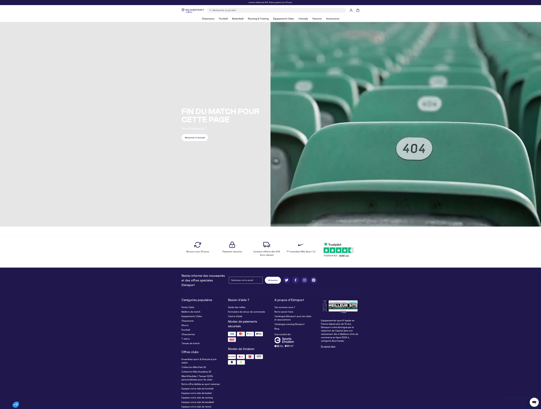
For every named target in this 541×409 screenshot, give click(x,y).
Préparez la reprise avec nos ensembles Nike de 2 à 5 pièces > (270, 2)
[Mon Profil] (351, 10)
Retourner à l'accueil (195, 137)
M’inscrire (273, 280)
